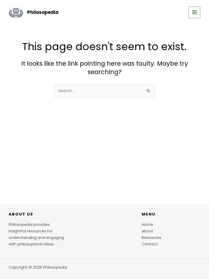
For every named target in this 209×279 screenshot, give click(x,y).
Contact (150, 244)
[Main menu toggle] (194, 12)
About (147, 231)
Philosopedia (43, 12)
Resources (151, 237)
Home (147, 224)
